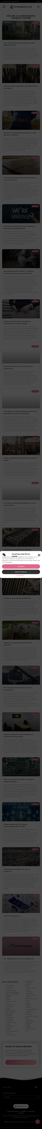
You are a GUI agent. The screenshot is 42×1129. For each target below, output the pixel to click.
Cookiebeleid (20, 575)
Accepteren (21, 566)
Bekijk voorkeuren (21, 572)
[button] (39, 555)
